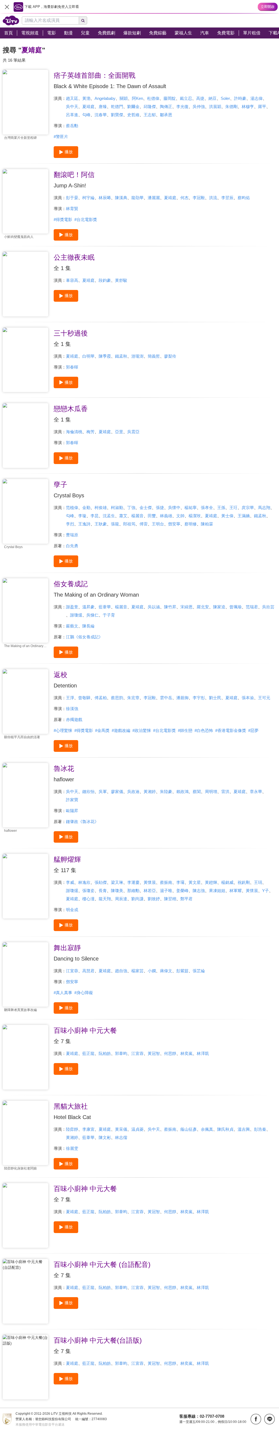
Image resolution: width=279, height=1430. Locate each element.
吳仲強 (199, 106)
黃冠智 (154, 1053)
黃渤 (86, 98)
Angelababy (105, 98)
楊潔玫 (195, 515)
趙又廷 (72, 98)
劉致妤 (154, 898)
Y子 (265, 890)
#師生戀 (185, 730)
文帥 (180, 515)
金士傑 (146, 507)
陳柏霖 (207, 524)
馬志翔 (264, 507)
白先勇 (72, 545)
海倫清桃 (74, 431)
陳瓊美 (117, 890)
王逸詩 (84, 524)
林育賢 (72, 208)
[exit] (7, 7)
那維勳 (133, 890)
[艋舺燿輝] (25, 886)
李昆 (94, 515)
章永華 (256, 791)
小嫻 (152, 970)
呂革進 (72, 114)
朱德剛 (231, 106)
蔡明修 (190, 524)
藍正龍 (88, 1053)
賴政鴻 (182, 791)
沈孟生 (109, 515)
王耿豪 (101, 524)
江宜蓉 (72, 970)
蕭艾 (123, 515)
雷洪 (225, 791)
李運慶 (133, 882)
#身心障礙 (83, 992)
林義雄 (166, 515)
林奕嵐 (186, 1053)
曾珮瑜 (235, 607)
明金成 (72, 909)
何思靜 (170, 1053)
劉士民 (215, 697)
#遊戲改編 (121, 730)
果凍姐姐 (217, 890)
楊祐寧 (190, 507)
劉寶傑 (117, 114)
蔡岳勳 (72, 125)
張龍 (115, 524)
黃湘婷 (150, 791)
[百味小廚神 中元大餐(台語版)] (25, 1367)
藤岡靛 (169, 98)
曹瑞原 (72, 534)
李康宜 (88, 1129)
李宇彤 (199, 697)
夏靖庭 (88, 106)
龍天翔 (105, 898)
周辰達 (121, 898)
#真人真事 (63, 992)
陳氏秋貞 (225, 1129)
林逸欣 (84, 882)
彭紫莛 (182, 970)
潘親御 (182, 697)
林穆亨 (248, 106)
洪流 (213, 197)
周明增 (211, 791)
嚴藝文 (72, 626)
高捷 (200, 98)
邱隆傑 (150, 106)
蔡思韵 (117, 697)
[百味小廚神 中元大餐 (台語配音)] (25, 1291)
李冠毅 (199, 197)
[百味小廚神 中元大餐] (25, 1057)
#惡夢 (253, 730)
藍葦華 (105, 607)
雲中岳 (166, 697)
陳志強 (199, 890)
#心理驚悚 (63, 730)
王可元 (264, 697)
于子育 (109, 615)
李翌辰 (227, 197)
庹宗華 (248, 507)
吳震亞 (133, 431)
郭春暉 (72, 367)
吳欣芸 (268, 607)
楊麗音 (137, 515)
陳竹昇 (170, 607)
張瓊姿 (88, 890)
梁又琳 (117, 882)
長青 (103, 890)
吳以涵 (154, 607)
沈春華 (101, 114)
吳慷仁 (92, 615)
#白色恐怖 (204, 730)
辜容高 (72, 280)
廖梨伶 (170, 356)
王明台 (158, 524)
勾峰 (86, 114)
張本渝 (248, 697)
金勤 (86, 507)
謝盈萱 (72, 607)
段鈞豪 (105, 280)
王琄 (258, 882)
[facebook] (255, 1419)
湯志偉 (256, 98)
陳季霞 (105, 356)
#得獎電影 (63, 219)
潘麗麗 (154, 197)
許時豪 (240, 98)
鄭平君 (186, 898)
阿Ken (137, 98)
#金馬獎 (102, 730)
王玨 (233, 507)
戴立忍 (186, 98)
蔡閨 (197, 791)
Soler (225, 98)
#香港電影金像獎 (230, 730)
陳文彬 (105, 1137)
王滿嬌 (244, 515)
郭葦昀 (121, 1053)
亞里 (119, 431)
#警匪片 (61, 136)
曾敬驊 (84, 697)
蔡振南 (166, 882)
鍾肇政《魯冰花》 (82, 821)
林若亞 (150, 890)
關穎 (124, 98)
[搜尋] (83, 20)
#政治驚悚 (141, 730)
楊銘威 (227, 882)
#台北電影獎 (85, 219)
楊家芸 (137, 970)
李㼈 (180, 882)
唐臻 (103, 106)
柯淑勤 (117, 507)
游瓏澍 (137, 356)
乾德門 (117, 106)
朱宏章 (133, 697)
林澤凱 (203, 1053)
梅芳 (90, 431)
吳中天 (72, 106)
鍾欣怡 (88, 791)
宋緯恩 (186, 607)
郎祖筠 (129, 524)
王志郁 (150, 114)
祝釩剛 (244, 882)
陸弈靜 (72, 1129)
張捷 (160, 507)
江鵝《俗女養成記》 (84, 637)
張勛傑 (101, 882)
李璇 (82, 515)
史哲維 (133, 114)
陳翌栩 (170, 898)
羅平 (262, 106)
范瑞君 (252, 607)
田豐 (152, 515)
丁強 (131, 507)
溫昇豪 (88, 607)
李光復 (182, 106)
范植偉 (72, 507)
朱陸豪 (166, 791)
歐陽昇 (72, 810)
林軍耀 (235, 890)
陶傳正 (166, 106)
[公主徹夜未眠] (25, 284)
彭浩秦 (260, 1129)
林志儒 (121, 1137)
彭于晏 (72, 197)
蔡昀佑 (244, 197)
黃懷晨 (150, 882)
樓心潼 (88, 898)
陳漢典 (121, 197)
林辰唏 (105, 197)
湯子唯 (166, 890)
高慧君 (88, 970)
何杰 (184, 197)
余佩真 (207, 1129)
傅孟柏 (101, 697)
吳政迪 (133, 791)
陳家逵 (219, 607)
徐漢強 (72, 708)
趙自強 (121, 970)
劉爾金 (133, 106)
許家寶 (72, 799)
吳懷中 (174, 507)
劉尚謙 (137, 898)
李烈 (70, 524)
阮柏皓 (105, 1053)
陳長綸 (88, 626)
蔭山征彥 (188, 1129)
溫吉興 (244, 1129)
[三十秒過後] (25, 360)
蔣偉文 (166, 970)
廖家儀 (117, 791)
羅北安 (203, 607)
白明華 (88, 356)
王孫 (221, 507)
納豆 (212, 98)
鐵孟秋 (121, 356)
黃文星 (195, 882)
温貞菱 (137, 1129)
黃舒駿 (121, 280)
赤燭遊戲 (74, 719)
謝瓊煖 (76, 615)
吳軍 (103, 791)
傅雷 (144, 524)
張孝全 (207, 507)
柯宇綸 (88, 197)
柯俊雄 (101, 507)
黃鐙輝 (211, 882)
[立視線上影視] (11, 20)
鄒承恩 (166, 114)
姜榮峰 (182, 890)
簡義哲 (154, 356)
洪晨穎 (215, 106)
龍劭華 (137, 197)
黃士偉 (227, 515)
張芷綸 (199, 970)
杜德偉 (153, 98)
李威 (70, 882)
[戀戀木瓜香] (25, 435)
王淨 (70, 697)
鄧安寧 (174, 524)
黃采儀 (121, 1129)
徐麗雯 (72, 1148)
